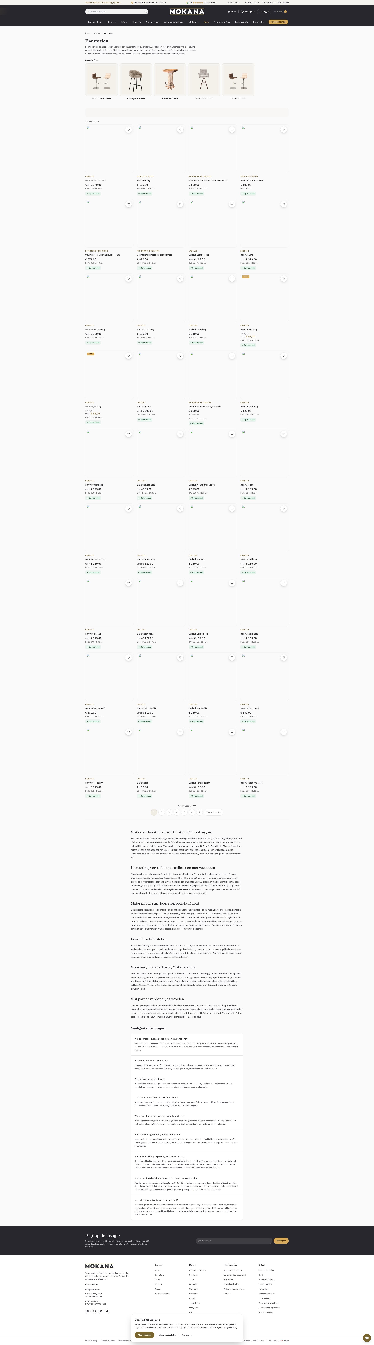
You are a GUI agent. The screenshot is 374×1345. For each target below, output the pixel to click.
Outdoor (194, 21)
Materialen (263, 1289)
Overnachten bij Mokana (269, 1307)
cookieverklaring (211, 1327)
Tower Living (194, 1303)
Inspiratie (258, 21)
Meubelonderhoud (266, 1293)
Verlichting (152, 21)
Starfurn (193, 1275)
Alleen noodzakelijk (167, 1335)
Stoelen (111, 21)
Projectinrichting (266, 1279)
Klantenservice (268, 2)
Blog (261, 1275)
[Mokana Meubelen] (186, 11)
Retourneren (229, 1279)
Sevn (191, 1279)
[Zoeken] (146, 11)
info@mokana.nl (92, 1289)
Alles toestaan (144, 1335)
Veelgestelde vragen (233, 1270)
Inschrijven (281, 1240)
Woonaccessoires (174, 21)
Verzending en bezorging (235, 1275)
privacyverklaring (229, 1327)
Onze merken (264, 1298)
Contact (228, 1293)
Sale (206, 21)
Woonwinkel (283, 2)
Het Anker (193, 1284)
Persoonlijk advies (278, 22)
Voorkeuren (187, 1335)
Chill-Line (193, 1289)
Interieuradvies (265, 1284)
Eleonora (193, 1293)
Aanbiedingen (222, 21)
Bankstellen (94, 21)
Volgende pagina (213, 812)
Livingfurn (193, 1307)
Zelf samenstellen (267, 1270)
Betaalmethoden (231, 1284)
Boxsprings (241, 21)
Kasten (137, 21)
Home (87, 33)
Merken (158, 1270)
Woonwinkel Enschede (268, 1303)
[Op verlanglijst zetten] (128, 129)
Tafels (124, 21)
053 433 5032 (91, 1285)
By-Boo (192, 1298)
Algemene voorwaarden (234, 1289)
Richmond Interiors (197, 1270)
